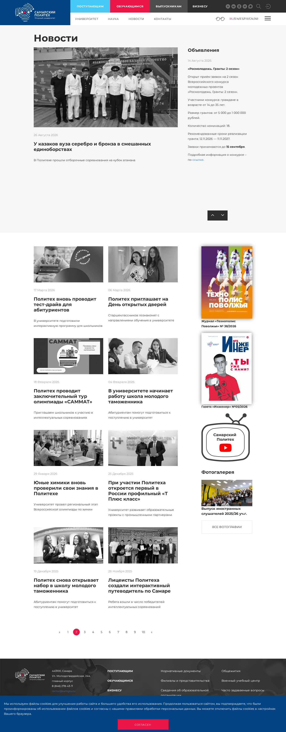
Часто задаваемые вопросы (243, 690)
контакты (162, 19)
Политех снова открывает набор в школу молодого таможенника (66, 585)
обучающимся (130, 6)
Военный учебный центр (241, 681)
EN (236, 18)
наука (113, 19)
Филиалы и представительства (185, 681)
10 (143, 632)
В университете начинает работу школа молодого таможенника (140, 396)
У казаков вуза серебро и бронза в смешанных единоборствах (92, 146)
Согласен (143, 724)
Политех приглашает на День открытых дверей (138, 301)
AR (256, 18)
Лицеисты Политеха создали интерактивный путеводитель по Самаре (139, 585)
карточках (219, 188)
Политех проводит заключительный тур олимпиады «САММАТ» (63, 396)
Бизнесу (200, 6)
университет (86, 19)
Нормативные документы (181, 671)
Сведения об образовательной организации (185, 692)
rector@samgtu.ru (63, 691)
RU (231, 18)
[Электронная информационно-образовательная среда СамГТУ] (268, 6)
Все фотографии (227, 527)
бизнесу (114, 690)
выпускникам (169, 6)
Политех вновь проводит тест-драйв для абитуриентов (65, 304)
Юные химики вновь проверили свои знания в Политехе (66, 488)
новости (136, 19)
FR (246, 18)
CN (251, 18)
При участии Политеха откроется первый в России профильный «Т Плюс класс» (138, 491)
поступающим (90, 6)
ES (241, 18)
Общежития (231, 671)
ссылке (198, 160)
